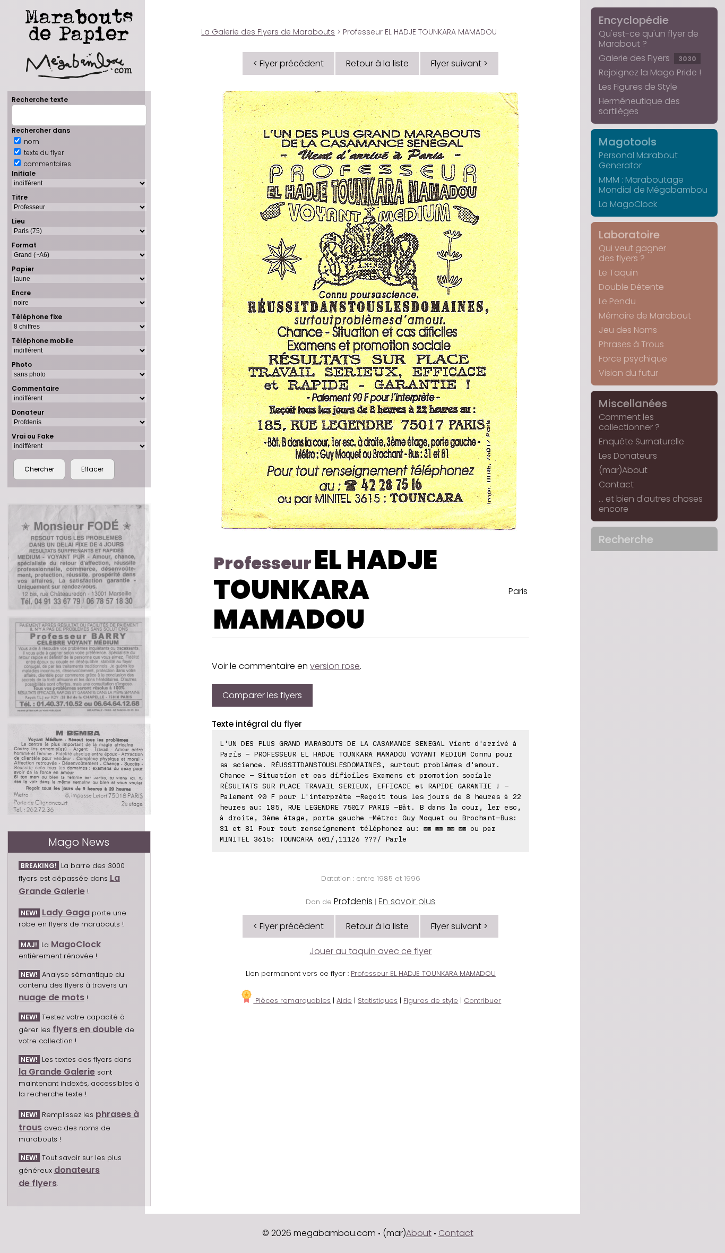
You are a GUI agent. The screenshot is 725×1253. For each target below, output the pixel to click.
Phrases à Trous (631, 344)
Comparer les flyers (262, 695)
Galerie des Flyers (647, 58)
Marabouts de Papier (79, 24)
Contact (616, 484)
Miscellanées (633, 403)
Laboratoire (629, 234)
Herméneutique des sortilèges (639, 106)
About (418, 1233)
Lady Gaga (66, 912)
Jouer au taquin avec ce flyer (370, 951)
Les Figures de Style (638, 87)
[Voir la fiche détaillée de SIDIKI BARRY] (79, 667)
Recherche (626, 539)
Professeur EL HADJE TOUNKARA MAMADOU (423, 973)
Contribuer (482, 1000)
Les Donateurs (628, 456)
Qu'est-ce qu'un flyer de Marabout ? (648, 39)
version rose (335, 666)
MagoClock (76, 944)
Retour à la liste (377, 63)
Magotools (628, 141)
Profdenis (353, 901)
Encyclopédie (634, 20)
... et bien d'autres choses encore (651, 504)
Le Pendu (617, 301)
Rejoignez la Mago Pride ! (650, 72)
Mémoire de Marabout (645, 316)
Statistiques (378, 1000)
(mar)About (623, 470)
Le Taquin (618, 273)
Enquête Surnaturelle (641, 441)
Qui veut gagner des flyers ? (632, 253)
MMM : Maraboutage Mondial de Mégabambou (653, 185)
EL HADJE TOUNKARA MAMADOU (325, 589)
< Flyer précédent (288, 63)
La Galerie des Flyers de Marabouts (268, 32)
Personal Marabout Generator (638, 160)
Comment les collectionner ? (629, 422)
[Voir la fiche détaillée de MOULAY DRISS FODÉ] (79, 557)
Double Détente (631, 287)
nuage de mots (51, 997)
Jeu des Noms (628, 330)
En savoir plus (406, 901)
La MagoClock (628, 204)
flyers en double (88, 1029)
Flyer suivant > (459, 63)
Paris (518, 591)
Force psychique (633, 359)
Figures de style (430, 1000)
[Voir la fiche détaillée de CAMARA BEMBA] (79, 769)
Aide (344, 1000)
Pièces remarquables (292, 1000)
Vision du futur (628, 373)
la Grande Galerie (57, 1072)
